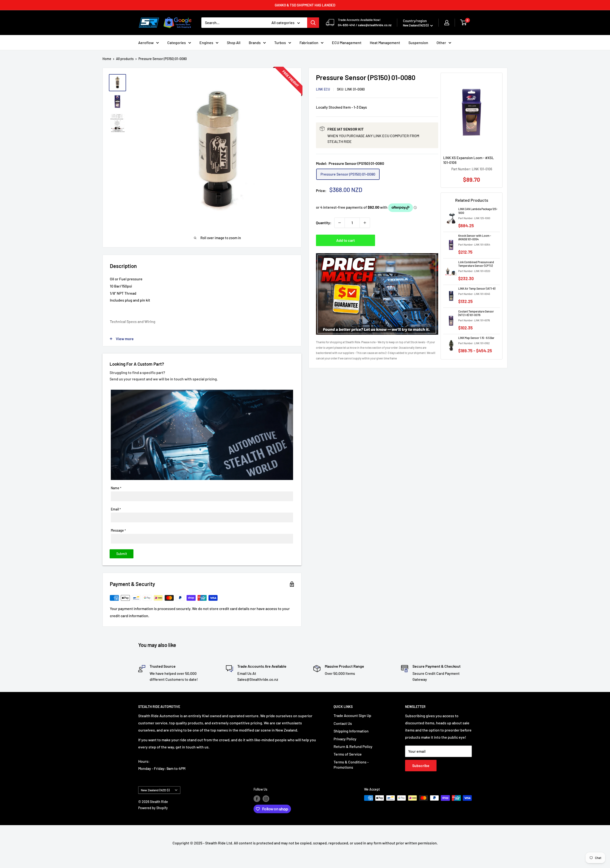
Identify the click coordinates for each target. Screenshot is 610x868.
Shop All (233, 42)
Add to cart (345, 240)
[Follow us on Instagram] (266, 798)
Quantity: (323, 222)
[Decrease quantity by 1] (340, 223)
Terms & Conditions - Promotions (351, 764)
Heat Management (385, 42)
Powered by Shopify (153, 808)
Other (441, 42)
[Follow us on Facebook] (257, 798)
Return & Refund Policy (353, 746)
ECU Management (346, 42)
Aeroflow (146, 42)
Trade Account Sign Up (352, 715)
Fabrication (309, 42)
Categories (176, 42)
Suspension (418, 42)
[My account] (446, 22)
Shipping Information (351, 731)
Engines (206, 42)
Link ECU (323, 89)
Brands (255, 42)
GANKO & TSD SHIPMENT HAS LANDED (305, 5)
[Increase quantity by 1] (365, 223)
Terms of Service (348, 754)
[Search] (313, 22)
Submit (121, 554)
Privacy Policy (345, 739)
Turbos (280, 42)
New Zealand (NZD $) (155, 790)
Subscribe (420, 765)
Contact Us (343, 723)
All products (125, 59)
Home (106, 59)
